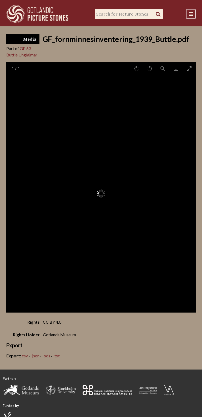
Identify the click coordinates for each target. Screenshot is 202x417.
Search (158, 14)
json (35, 355)
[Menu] (191, 14)
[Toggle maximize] (189, 68)
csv (25, 355)
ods (47, 355)
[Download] (176, 68)
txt (57, 355)
